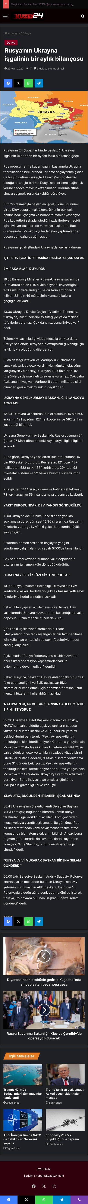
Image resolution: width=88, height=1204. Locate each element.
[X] (18, 921)
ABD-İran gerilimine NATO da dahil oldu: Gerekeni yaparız (22, 1139)
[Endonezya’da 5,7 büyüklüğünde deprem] (65, 1120)
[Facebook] (8, 921)
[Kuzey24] (28, 16)
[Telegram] (39, 921)
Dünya (26, 33)
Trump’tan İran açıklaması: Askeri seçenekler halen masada (65, 1093)
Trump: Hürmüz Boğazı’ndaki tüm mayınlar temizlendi (22, 1093)
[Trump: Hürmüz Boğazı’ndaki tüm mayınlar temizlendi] (22, 1074)
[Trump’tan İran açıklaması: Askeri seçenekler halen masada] (65, 1074)
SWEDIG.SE (44, 1169)
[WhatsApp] (28, 921)
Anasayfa (13, 33)
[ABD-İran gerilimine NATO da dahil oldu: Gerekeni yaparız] (22, 1120)
